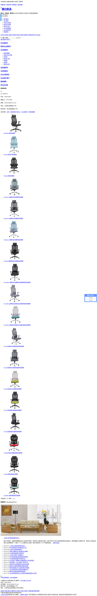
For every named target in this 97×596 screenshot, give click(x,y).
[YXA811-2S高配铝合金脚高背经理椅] (15, 195)
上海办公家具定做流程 (16, 549)
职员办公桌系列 (6, 46)
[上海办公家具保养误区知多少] (31, 535)
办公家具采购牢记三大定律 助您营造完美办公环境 (23, 573)
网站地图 (20, 4)
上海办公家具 (4, 594)
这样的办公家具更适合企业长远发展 (19, 564)
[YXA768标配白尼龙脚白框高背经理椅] (15, 345)
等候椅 (5, 60)
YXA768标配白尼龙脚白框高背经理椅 (14, 346)
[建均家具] (6, 9)
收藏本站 (3, 4)
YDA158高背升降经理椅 (10, 154)
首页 (8, 112)
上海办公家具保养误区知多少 (11, 538)
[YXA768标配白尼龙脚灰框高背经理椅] (15, 366)
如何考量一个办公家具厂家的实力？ (19, 562)
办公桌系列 (4, 43)
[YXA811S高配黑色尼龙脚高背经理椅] (15, 259)
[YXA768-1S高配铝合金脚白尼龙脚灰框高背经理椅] (15, 302)
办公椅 (20, 591)
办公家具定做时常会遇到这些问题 (19, 556)
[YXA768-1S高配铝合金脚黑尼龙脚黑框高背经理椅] (15, 281)
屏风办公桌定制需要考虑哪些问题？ (19, 566)
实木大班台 (37, 35)
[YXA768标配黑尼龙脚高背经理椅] (15, 408)
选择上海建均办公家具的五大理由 (19, 551)
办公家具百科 (7, 30)
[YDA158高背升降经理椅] (15, 153)
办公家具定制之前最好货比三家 (18, 547)
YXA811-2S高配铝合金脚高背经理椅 (13, 197)
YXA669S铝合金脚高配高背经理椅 (13, 453)
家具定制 (8, 4)
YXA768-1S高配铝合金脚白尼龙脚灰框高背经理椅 (17, 303)
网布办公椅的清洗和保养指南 (17, 571)
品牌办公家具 (24, 594)
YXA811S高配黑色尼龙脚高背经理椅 (13, 261)
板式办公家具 (7, 24)
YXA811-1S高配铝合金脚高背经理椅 (13, 239)
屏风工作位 (7, 26)
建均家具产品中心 (5, 39)
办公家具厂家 (26, 591)
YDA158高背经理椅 (9, 175)
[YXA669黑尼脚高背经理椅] (15, 472)
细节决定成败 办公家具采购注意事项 (19, 567)
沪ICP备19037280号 (25, 580)
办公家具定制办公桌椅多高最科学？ (19, 569)
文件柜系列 (4, 71)
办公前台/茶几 (5, 78)
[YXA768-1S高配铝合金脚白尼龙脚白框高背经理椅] (15, 323)
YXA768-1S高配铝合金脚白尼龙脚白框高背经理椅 (17, 325)
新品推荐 (3, 81)
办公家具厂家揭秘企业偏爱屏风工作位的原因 (22, 560)
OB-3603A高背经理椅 (9, 133)
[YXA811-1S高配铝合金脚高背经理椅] (15, 238)
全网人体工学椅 (8, 55)
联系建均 (14, 4)
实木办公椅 (4, 85)
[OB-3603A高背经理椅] (15, 131)
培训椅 (5, 57)
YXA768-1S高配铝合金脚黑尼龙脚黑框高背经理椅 (17, 282)
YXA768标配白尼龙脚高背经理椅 (13, 389)
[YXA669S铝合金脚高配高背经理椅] (15, 451)
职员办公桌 (16, 591)
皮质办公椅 (7, 64)
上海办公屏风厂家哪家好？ (17, 555)
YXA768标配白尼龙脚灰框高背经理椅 (14, 367)
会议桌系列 (4, 67)
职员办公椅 (7, 58)
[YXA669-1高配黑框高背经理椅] (15, 494)
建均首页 (6, 19)
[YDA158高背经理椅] (15, 174)
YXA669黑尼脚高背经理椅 (11, 474)
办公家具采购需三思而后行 (17, 553)
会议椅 (5, 62)
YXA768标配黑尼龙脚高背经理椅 (13, 410)
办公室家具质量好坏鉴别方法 (17, 558)
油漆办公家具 (12, 35)
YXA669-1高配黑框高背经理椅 (12, 495)
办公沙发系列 (5, 74)
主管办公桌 (10, 591)
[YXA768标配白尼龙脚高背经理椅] (15, 387)
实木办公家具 (7, 22)
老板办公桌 (4, 591)
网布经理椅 (7, 53)
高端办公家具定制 (29, 35)
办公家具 (6, 21)
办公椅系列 (4, 50)
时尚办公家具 (19, 35)
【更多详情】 (56, 542)
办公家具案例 (7, 28)
